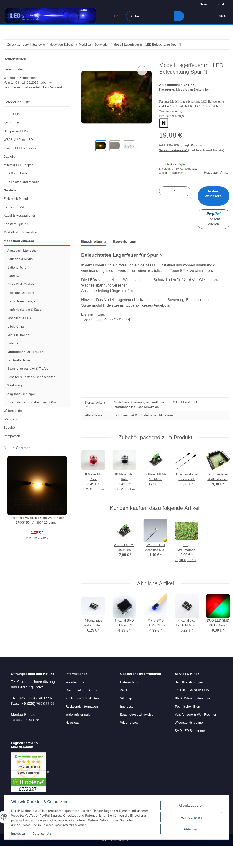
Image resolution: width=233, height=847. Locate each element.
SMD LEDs (11, 123)
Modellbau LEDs (19, 318)
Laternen (13, 343)
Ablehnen (191, 829)
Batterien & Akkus (20, 259)
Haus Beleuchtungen (22, 301)
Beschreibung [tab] (93, 241)
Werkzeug (14, 385)
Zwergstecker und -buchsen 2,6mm (32, 402)
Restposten (12, 436)
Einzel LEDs (12, 114)
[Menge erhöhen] (185, 191)
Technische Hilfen (187, 706)
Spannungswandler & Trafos (27, 368)
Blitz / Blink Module (20, 284)
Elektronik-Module (17, 198)
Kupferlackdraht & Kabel (24, 309)
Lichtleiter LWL (14, 207)
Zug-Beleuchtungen (21, 394)
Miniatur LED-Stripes (18, 165)
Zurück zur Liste (18, 44)
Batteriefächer (17, 267)
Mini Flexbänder (18, 335)
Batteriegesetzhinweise (136, 714)
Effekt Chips (16, 326)
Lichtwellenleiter (18, 360)
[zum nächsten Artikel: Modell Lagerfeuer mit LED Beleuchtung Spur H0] (224, 44)
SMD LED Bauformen (190, 730)
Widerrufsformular (78, 714)
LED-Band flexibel (16, 173)
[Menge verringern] (164, 191)
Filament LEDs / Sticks (20, 148)
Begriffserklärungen (189, 682)
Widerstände (13, 410)
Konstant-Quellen (16, 224)
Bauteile (9, 156)
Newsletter (73, 722)
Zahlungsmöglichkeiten (82, 698)
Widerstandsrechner (189, 722)
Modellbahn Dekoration (193, 89)
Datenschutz (41, 833)
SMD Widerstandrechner (192, 698)
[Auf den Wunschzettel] (142, 71)
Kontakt (220, 4)
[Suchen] (179, 16)
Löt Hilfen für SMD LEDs (192, 690)
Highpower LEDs (16, 131)
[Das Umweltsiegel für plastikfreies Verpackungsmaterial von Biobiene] (30, 772)
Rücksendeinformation (82, 706)
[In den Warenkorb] (85, 59)
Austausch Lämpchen (22, 250)
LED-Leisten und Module (21, 182)
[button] (193, 16)
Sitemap (126, 698)
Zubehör (10, 427)
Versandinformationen (81, 690)
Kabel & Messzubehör (19, 215)
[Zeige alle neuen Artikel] (69, 448)
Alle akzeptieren (191, 805)
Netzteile (10, 190)
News (204, 4)
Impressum (19, 833)
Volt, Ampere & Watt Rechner (195, 714)
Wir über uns (75, 682)
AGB (123, 690)
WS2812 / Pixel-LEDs (19, 139)
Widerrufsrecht (130, 722)
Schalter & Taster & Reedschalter (31, 377)
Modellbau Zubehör (19, 241)
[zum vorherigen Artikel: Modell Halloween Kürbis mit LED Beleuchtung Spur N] (215, 44)
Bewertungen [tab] (124, 241)
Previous (89, 473)
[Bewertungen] (37, 527)
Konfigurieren (191, 817)
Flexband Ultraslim (20, 292)
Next (221, 473)
